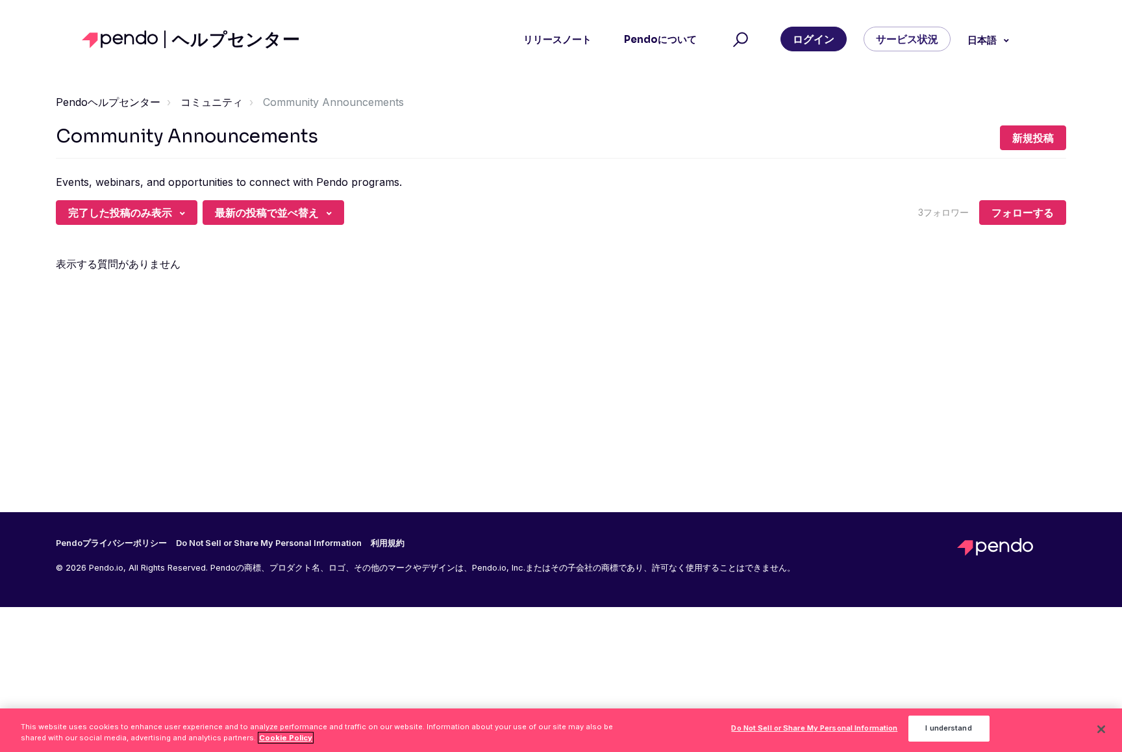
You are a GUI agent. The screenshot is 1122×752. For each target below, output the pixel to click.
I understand (948, 728)
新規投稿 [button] (1033, 137)
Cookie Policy (285, 737)
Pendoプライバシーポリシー (111, 543)
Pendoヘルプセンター (108, 102)
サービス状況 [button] (907, 38)
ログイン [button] (813, 38)
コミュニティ (212, 102)
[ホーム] (124, 39)
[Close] (1101, 729)
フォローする (1022, 212)
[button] (738, 40)
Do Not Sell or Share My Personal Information (814, 728)
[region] (561, 730)
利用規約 (388, 543)
